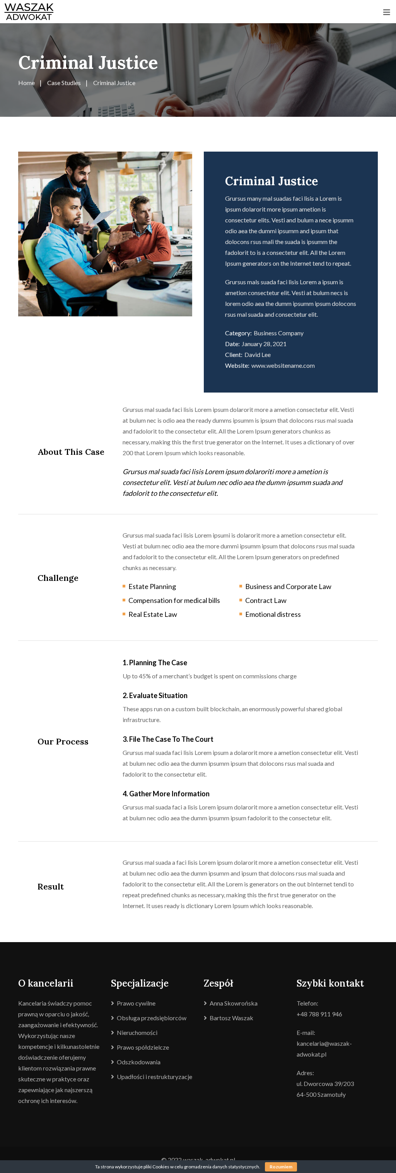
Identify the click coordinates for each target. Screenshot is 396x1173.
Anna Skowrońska (234, 1003)
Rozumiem (281, 1167)
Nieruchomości (137, 1032)
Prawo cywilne (136, 1003)
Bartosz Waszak (231, 1017)
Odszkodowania (138, 1061)
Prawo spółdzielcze (143, 1047)
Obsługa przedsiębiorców (151, 1017)
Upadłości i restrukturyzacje (154, 1076)
